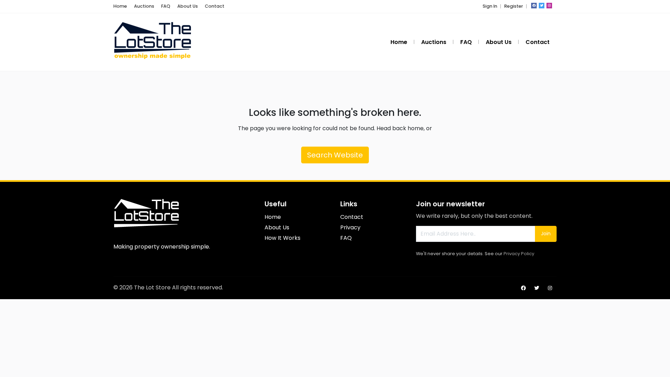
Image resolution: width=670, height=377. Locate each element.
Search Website (335, 155)
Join (546, 233)
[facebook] (534, 5)
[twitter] (541, 5)
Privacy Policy (519, 254)
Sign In (490, 6)
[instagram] (549, 5)
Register (513, 6)
